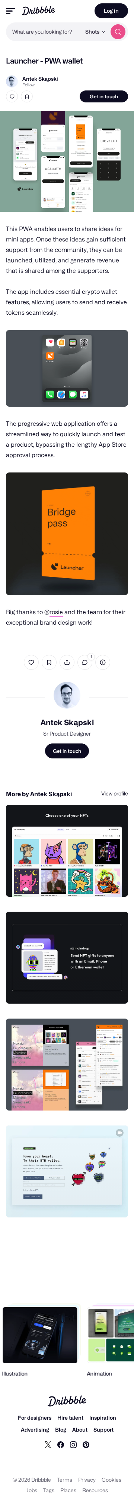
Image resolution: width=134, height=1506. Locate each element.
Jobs (31, 1490)
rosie (56, 612)
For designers (34, 1417)
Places (68, 1490)
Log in (111, 10)
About (79, 1429)
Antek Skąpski (40, 79)
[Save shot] (27, 96)
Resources (95, 1490)
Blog (60, 1429)
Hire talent (70, 1417)
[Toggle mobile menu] (10, 11)
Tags (48, 1490)
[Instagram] (73, 1444)
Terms (64, 1479)
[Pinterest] (86, 1444)
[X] (48, 1444)
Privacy (87, 1479)
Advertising (35, 1429)
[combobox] (43, 32)
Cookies (111, 1479)
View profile (114, 793)
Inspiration (102, 1417)
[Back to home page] (38, 10)
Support (103, 1429)
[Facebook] (60, 1444)
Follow (28, 84)
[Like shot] (12, 96)
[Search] (118, 31)
